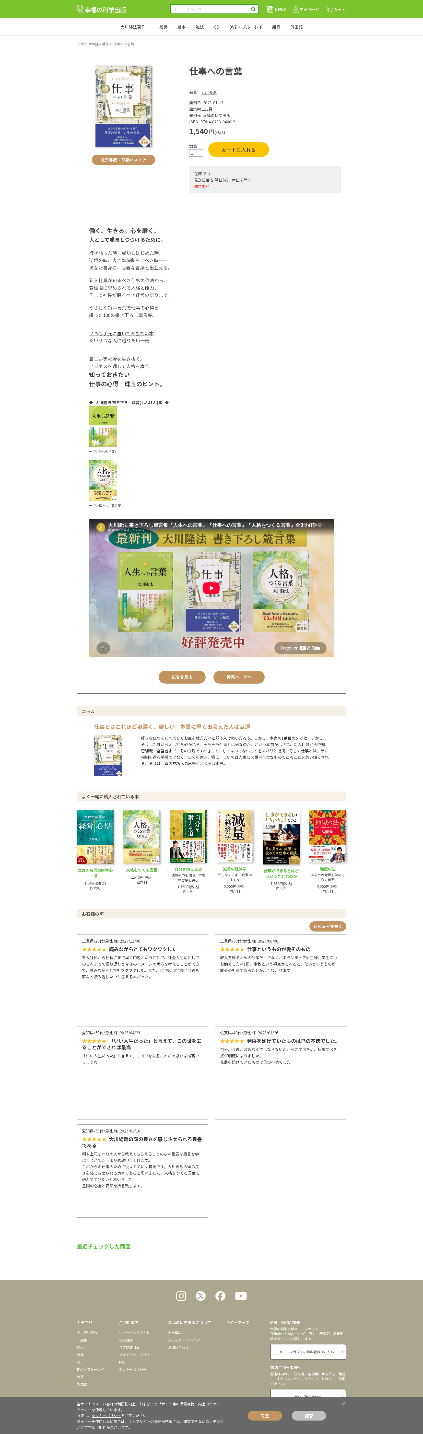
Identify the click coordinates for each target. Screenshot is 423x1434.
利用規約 (126, 1340)
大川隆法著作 (132, 27)
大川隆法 (209, 92)
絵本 (181, 27)
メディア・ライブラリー (186, 1340)
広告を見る (182, 677)
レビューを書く (327, 926)
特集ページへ (239, 677)
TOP (80, 43)
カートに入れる (239, 149)
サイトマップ (237, 1322)
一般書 (161, 27)
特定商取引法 (129, 1347)
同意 (265, 1416)
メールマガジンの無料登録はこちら (306, 1351)
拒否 (309, 1416)
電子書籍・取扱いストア (123, 160)
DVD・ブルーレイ (245, 27)
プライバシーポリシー (136, 1354)
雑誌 (200, 27)
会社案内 (175, 1332)
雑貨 (276, 27)
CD (216, 27)
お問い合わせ (178, 1347)
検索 (253, 9)
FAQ (122, 1362)
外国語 (296, 27)
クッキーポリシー (132, 1369)
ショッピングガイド (134, 1332)
